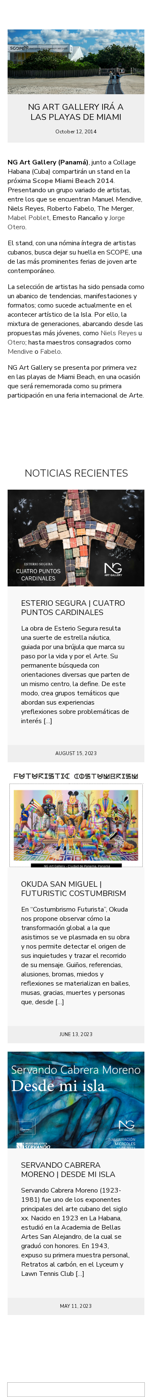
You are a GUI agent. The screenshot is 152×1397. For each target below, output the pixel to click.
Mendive (20, 351)
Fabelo (50, 351)
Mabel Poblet (28, 218)
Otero (16, 342)
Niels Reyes (118, 333)
